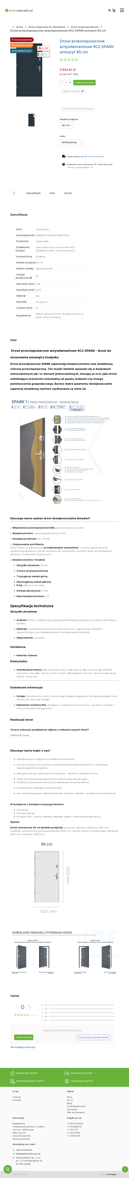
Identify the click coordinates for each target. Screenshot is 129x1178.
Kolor (62, 136)
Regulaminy (19, 1123)
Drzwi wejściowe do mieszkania (47, 27)
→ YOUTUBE (73, 1132)
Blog (69, 1103)
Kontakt (17, 1100)
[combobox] (66, 125)
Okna (69, 1097)
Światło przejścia (69, 119)
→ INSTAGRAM (75, 1123)
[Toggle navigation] (122, 10)
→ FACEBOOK (74, 1126)
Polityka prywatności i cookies (29, 1126)
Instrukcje (72, 1109)
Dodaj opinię (22, 1037)
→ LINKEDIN (73, 1135)
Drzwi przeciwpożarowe (84, 27)
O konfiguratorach (76, 1106)
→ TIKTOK (72, 1129)
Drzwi (19, 27)
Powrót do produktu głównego (78, 108)
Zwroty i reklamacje (23, 1129)
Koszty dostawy (21, 1139)
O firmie (17, 1097)
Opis (52, 193)
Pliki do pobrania (75, 1112)
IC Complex (111, 1174)
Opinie (68, 193)
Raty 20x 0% (19, 1132)
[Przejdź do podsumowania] (114, 10)
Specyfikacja (33, 193)
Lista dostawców (22, 1135)
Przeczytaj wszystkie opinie (93, 1037)
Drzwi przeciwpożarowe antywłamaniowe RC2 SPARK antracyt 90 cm (58, 30)
